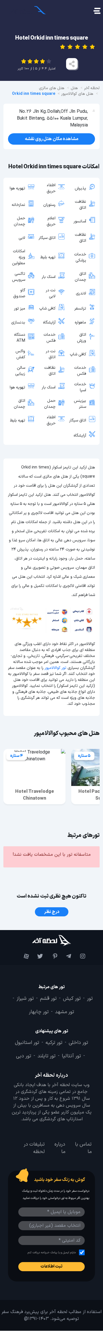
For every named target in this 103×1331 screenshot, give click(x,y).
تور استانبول (27, 1043)
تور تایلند (46, 1056)
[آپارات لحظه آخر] (23, 956)
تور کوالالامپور (55, 668)
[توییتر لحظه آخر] (37, 956)
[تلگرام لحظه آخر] (66, 956)
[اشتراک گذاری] (72, 63)
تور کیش (72, 998)
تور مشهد (64, 1012)
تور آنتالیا (71, 1056)
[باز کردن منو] (97, 11)
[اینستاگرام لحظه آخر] (80, 956)
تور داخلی (78, 1043)
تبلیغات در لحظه (34, 1148)
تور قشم (48, 998)
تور (90, 998)
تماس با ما (83, 1148)
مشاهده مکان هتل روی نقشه (51, 139)
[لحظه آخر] (51, 940)
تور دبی (23, 1056)
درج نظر (51, 911)
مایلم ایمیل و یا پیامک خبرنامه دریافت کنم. (51, 1252)
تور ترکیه (53, 1043)
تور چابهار (39, 1012)
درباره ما (59, 1148)
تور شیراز (25, 998)
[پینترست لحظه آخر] (51, 956)
